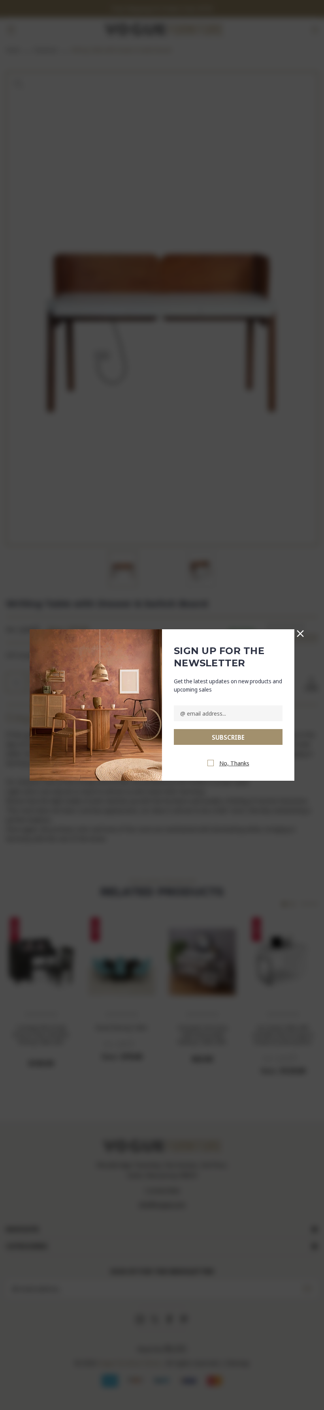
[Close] (300, 632)
